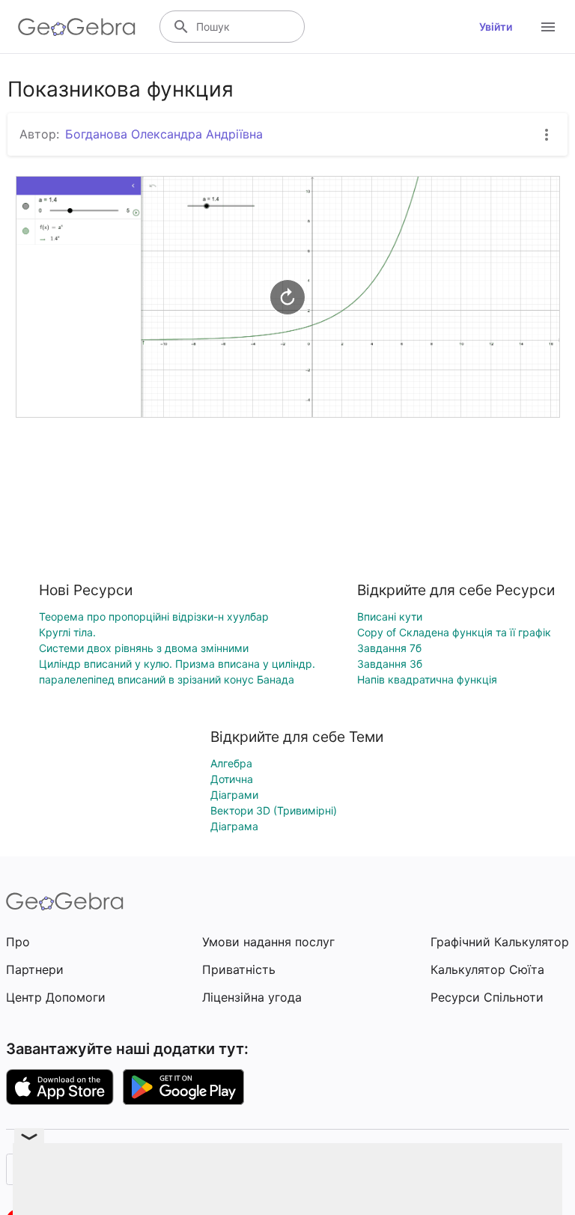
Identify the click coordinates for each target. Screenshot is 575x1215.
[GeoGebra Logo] (77, 27)
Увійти (495, 26)
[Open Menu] (548, 27)
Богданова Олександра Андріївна (164, 134)
